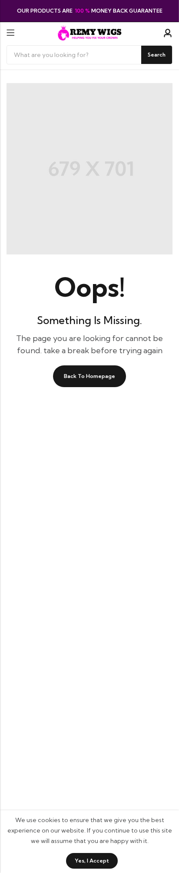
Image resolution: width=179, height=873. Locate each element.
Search (157, 54)
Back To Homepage (89, 376)
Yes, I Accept (92, 860)
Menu (10, 33)
